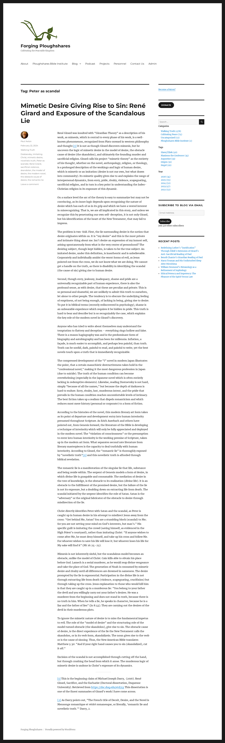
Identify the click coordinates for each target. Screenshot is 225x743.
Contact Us (137, 63)
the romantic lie (36, 180)
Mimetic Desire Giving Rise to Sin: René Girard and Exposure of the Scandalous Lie (83, 113)
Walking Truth (28, 150)
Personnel (120, 63)
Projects (104, 63)
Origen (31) (166, 162)
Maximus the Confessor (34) (175, 155)
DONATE (166, 105)
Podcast (90, 63)
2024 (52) (166, 183)
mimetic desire (35, 157)
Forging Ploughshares (45, 45)
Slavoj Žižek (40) (169, 152)
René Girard (35, 164)
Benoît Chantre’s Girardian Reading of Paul (182, 257)
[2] (84, 455)
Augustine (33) (168, 159)
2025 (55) (166, 180)
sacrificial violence (30, 167)
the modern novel (37, 173)
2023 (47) (165, 186)
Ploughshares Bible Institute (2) (176, 141)
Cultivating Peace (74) (171, 134)
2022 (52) (166, 189)
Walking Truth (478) (171, 131)
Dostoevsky (26, 154)
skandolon (26, 170)
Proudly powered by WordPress (60, 729)
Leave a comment (30, 184)
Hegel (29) (166, 165)
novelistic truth (28, 160)
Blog (75, 63)
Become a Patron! (167, 89)
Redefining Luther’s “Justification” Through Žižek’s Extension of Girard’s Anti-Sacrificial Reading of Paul (180, 251)
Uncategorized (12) (170, 137)
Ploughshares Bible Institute (50, 63)
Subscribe (165, 221)
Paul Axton (26, 141)
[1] (75, 145)
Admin (152, 63)
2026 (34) (166, 176)
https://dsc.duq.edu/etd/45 (107, 687)
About (24, 63)
